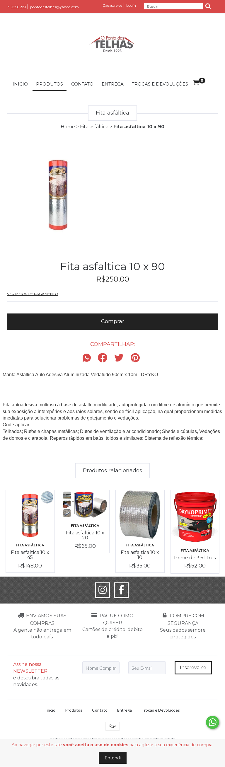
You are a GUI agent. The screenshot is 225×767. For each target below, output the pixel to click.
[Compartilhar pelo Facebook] (102, 358)
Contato (82, 84)
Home (68, 126)
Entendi (113, 758)
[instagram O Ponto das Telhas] (102, 590)
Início (20, 84)
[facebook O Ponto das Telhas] (121, 590)
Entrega (113, 84)
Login (131, 5)
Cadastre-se (112, 5)
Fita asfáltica (94, 126)
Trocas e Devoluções (160, 84)
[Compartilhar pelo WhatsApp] (88, 358)
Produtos (49, 84)
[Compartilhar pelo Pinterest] (135, 358)
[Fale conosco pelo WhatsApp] (212, 722)
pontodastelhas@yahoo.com (54, 7)
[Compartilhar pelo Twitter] (119, 358)
